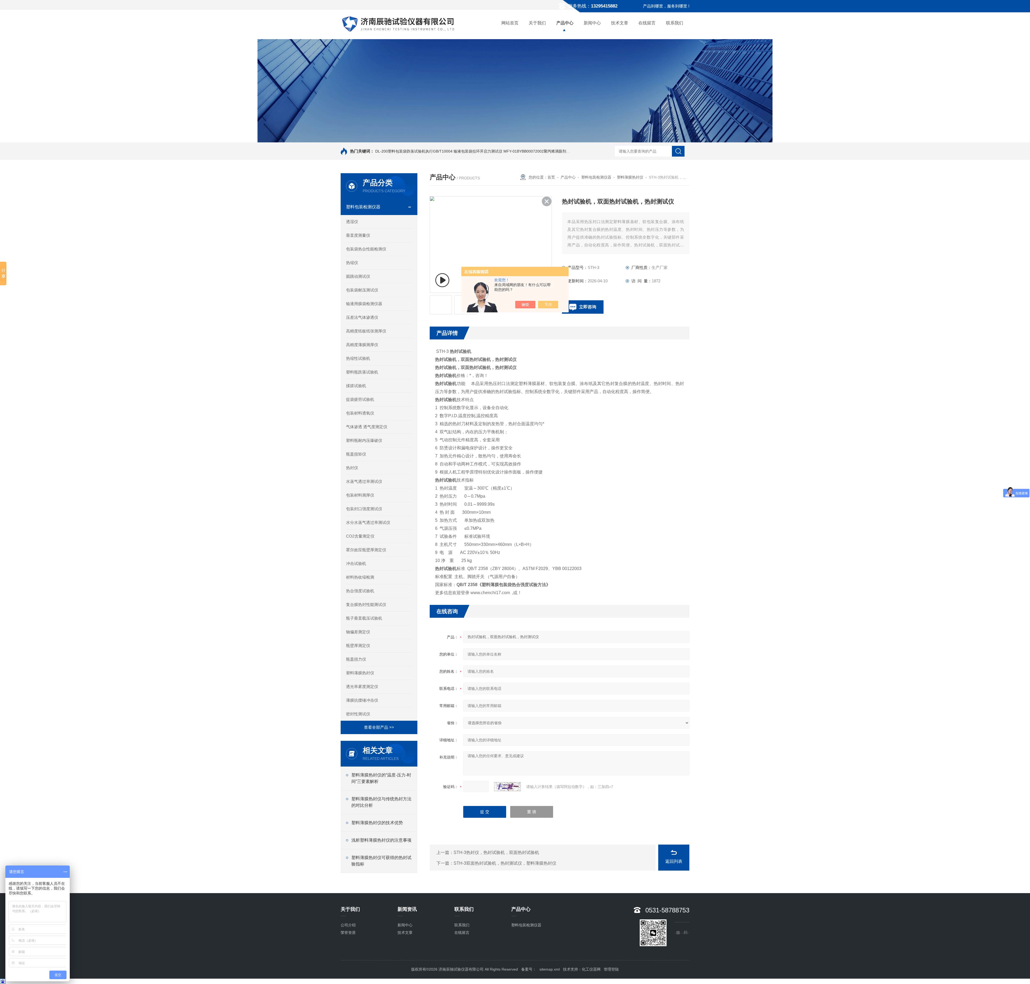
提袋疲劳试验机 (360, 399)
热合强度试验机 (360, 591)
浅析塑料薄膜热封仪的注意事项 (381, 840)
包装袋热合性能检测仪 (366, 249)
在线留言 (647, 23)
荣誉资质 (348, 932)
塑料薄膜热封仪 (360, 673)
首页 (551, 177)
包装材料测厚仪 (360, 495)
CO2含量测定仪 (360, 536)
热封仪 (352, 467)
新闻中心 (592, 23)
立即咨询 (587, 307)
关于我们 (537, 23)
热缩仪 (352, 262)
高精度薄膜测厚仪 (362, 344)
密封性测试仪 (358, 714)
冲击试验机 (356, 563)
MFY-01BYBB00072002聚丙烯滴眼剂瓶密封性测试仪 (548, 151)
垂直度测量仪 (358, 235)
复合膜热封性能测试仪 (366, 604)
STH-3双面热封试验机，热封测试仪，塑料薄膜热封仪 (505, 863)
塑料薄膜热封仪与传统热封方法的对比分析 (381, 802)
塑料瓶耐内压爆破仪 (364, 440)
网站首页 (509, 23)
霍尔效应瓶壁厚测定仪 (366, 550)
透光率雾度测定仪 (362, 686)
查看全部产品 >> (379, 727)
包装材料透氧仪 (360, 413)
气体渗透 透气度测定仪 (366, 426)
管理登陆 (611, 969)
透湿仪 (352, 221)
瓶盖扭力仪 (356, 659)
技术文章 (619, 23)
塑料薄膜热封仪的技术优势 (377, 822)
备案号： (528, 969)
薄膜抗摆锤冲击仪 (362, 700)
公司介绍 (348, 925)
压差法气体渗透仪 (362, 317)
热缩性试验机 (358, 358)
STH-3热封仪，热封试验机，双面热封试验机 (496, 852)
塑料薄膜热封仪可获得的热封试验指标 (381, 860)
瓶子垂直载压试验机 (364, 618)
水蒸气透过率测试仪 (364, 481)
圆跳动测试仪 (358, 276)
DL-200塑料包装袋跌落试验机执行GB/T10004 (414, 151)
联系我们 (674, 23)
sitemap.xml (549, 969)
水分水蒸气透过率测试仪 (368, 522)
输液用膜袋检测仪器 (364, 303)
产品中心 (564, 23)
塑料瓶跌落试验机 (362, 372)
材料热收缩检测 (360, 577)
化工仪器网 (591, 969)
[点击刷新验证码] (507, 786)
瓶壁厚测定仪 (358, 645)
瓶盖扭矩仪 (356, 454)
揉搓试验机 (356, 385)
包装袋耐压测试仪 (362, 290)
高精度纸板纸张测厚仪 (366, 331)
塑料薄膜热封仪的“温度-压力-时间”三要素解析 (381, 778)
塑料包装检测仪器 (363, 207)
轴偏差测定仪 (358, 632)
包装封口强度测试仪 (364, 508)
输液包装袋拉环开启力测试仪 (478, 151)
